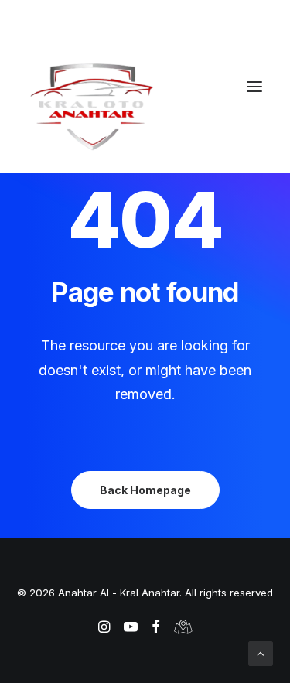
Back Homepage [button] (145, 490)
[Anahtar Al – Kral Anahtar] (145, 106)
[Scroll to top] (260, 652)
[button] (254, 86)
